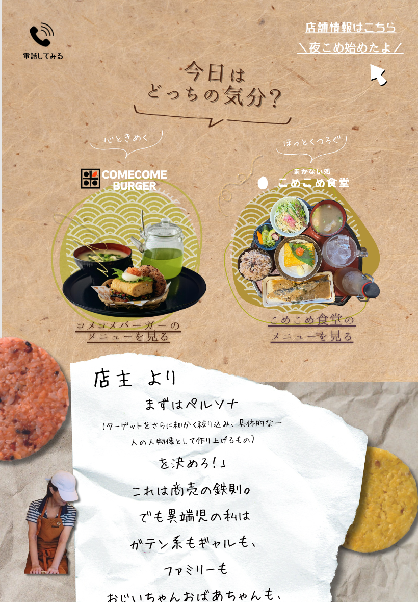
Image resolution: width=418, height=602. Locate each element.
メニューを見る (128, 335)
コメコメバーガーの (128, 325)
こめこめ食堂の (312, 319)
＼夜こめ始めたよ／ (350, 48)
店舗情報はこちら (350, 28)
